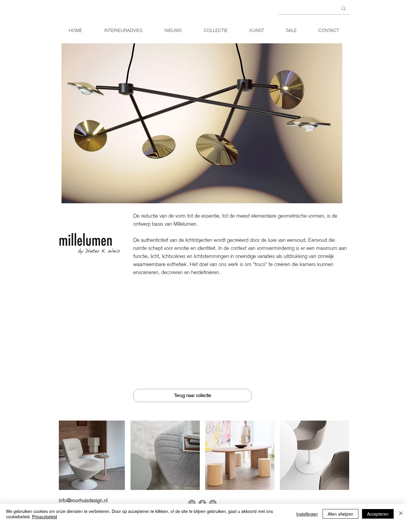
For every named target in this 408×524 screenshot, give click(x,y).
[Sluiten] (400, 513)
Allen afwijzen (340, 514)
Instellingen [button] (307, 514)
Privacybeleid (44, 517)
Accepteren (378, 514)
